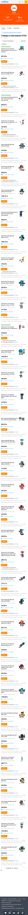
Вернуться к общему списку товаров (12, 32)
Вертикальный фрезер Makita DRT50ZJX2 (7, 351)
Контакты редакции (12, 898)
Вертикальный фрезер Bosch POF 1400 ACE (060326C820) (9, 419)
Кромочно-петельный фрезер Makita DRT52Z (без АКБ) (9, 396)
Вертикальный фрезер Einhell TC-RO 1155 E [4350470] (7, 508)
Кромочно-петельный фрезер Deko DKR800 (7, 258)
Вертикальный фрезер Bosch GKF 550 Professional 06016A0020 (9, 213)
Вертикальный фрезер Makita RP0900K (7, 600)
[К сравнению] (26, 46)
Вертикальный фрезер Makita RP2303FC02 (7, 190)
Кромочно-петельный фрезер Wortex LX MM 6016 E (9, 327)
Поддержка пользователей (7, 906)
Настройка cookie (20, 908)
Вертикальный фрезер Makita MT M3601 (7, 622)
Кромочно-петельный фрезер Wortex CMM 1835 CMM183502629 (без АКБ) (8, 554)
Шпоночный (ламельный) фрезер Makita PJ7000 (8, 578)
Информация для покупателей (8, 908)
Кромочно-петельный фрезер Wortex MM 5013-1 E (9, 121)
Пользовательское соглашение (14, 900)
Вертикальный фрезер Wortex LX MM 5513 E (7, 73)
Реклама (19, 898)
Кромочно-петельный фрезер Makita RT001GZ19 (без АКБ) (8, 825)
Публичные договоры (6, 902)
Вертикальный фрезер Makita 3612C (7, 236)
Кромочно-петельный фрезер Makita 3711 (7, 644)
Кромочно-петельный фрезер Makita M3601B (7, 282)
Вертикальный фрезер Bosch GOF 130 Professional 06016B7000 (9, 98)
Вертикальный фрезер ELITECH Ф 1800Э (7, 485)
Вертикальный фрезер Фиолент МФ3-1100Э (7, 530)
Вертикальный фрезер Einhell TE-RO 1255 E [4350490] (7, 667)
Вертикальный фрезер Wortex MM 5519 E (7, 167)
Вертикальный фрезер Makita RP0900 (7, 145)
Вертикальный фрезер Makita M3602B (7, 463)
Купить (4, 61)
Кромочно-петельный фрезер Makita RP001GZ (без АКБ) (9, 691)
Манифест (3, 900)
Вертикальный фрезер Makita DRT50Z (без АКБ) (8, 441)
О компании (4, 898)
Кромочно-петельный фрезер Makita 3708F (7, 757)
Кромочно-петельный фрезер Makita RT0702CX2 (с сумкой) (9, 50)
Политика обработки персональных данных (11, 904)
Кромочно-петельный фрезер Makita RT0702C (7, 373)
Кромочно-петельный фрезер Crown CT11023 (7, 304)
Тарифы (24, 898)
